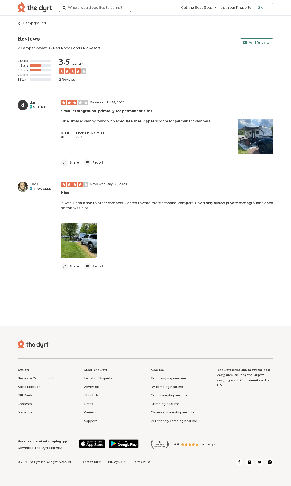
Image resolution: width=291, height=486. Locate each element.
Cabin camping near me (169, 395)
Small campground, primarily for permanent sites (106, 111)
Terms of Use (141, 462)
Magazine (25, 412)
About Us (91, 395)
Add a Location (29, 387)
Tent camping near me (168, 378)
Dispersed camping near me (172, 412)
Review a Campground (35, 378)
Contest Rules (92, 462)
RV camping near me (167, 387)
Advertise (91, 387)
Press (88, 404)
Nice (65, 193)
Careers (90, 412)
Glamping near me (165, 404)
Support (90, 421)
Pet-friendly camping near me (174, 421)
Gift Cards (25, 395)
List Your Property (235, 8)
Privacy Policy (117, 462)
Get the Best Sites (196, 8)
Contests (25, 404)
